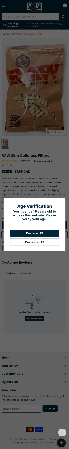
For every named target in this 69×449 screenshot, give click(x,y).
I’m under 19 (34, 242)
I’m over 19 (34, 233)
